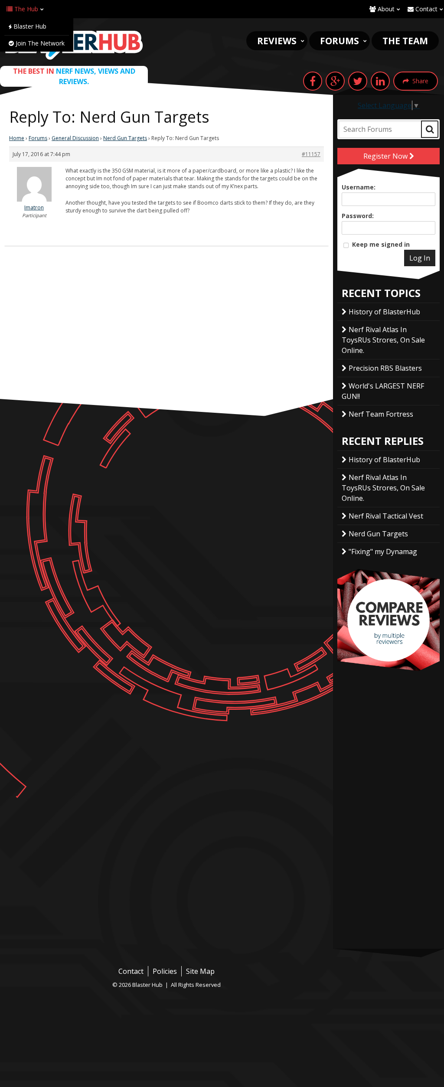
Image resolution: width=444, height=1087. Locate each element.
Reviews (277, 41)
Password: (358, 216)
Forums (339, 41)
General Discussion (75, 138)
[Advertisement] (166, 334)
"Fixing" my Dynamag (383, 551)
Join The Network (39, 43)
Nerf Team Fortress (381, 414)
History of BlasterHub (384, 312)
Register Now (386, 156)
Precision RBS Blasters (385, 368)
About (385, 9)
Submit (429, 129)
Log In (419, 258)
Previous (328, 620)
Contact (425, 9)
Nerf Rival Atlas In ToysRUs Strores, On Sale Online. (383, 340)
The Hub (25, 9)
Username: (358, 187)
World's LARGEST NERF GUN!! (383, 391)
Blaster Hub (29, 26)
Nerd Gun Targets (125, 138)
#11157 (311, 154)
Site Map (200, 971)
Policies (165, 971)
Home (16, 138)
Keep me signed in (381, 244)
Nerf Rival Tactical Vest (386, 516)
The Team (405, 41)
